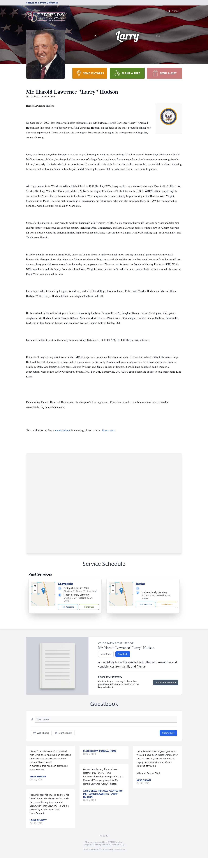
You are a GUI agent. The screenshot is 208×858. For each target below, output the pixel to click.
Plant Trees (89, 607)
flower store (108, 430)
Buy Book (122, 654)
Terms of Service (112, 844)
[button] (43, 591)
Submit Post (168, 732)
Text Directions (68, 607)
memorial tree (63, 430)
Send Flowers (167, 604)
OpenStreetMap (107, 849)
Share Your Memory (166, 682)
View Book (106, 654)
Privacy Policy (95, 844)
